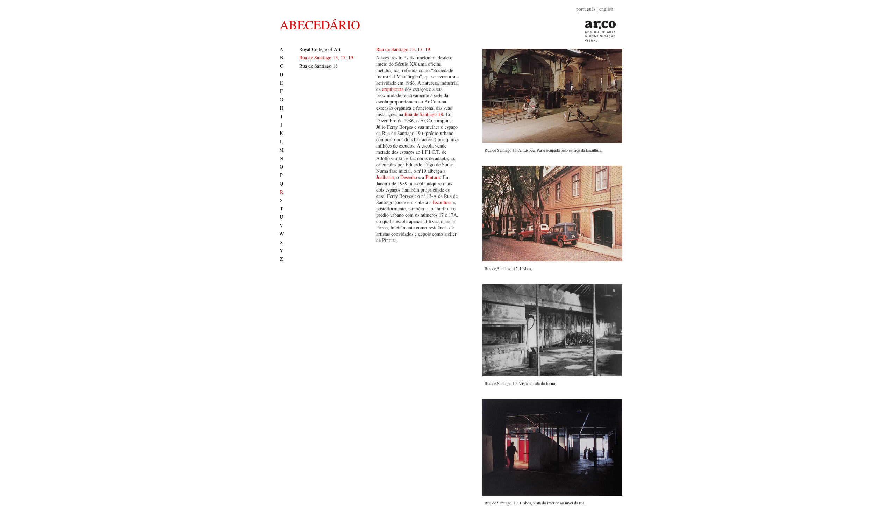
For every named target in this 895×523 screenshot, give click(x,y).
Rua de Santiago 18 (318, 66)
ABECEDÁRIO (320, 24)
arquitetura (392, 89)
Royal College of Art (320, 49)
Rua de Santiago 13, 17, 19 (326, 57)
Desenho (408, 177)
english (606, 9)
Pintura (432, 177)
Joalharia (385, 177)
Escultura (442, 202)
